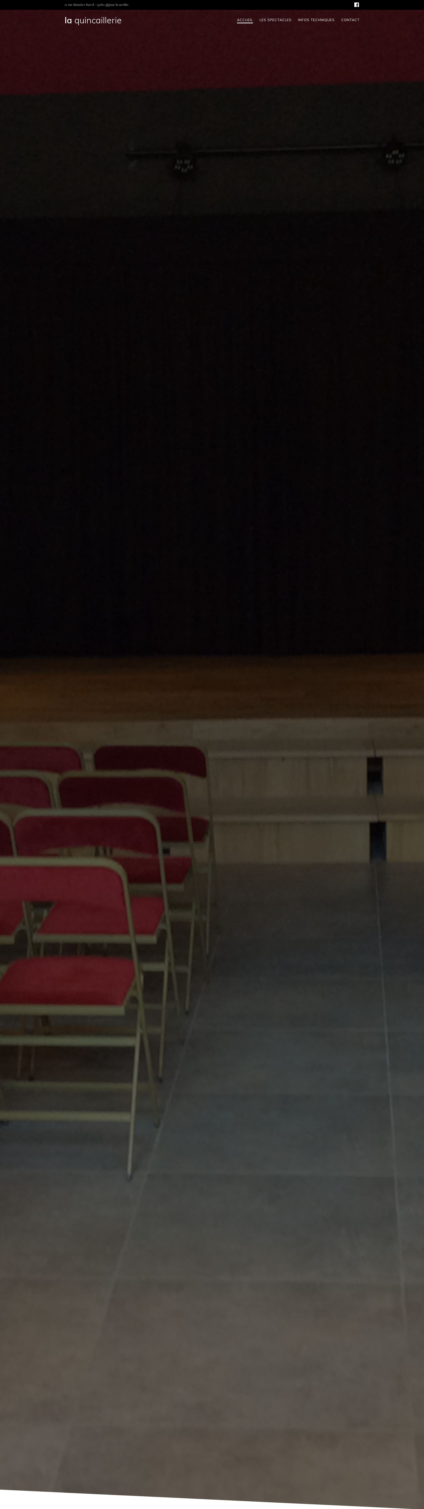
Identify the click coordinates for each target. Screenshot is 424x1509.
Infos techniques (316, 20)
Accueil (245, 20)
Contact (350, 20)
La (93, 20)
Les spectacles (276, 20)
